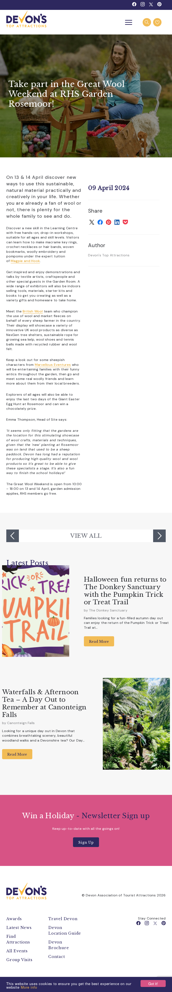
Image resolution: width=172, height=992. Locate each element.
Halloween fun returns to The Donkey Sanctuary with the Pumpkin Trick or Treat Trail (125, 591)
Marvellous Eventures (53, 364)
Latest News (19, 927)
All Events (17, 951)
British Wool (33, 311)
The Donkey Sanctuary (108, 610)
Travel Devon (63, 919)
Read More (99, 641)
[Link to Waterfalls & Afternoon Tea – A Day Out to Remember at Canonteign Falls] (136, 724)
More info (29, 987)
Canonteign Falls (21, 723)
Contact (56, 956)
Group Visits (20, 960)
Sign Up (86, 842)
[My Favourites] (157, 22)
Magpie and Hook (25, 261)
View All (86, 535)
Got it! (153, 983)
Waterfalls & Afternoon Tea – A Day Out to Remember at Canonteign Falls (44, 703)
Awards (14, 919)
